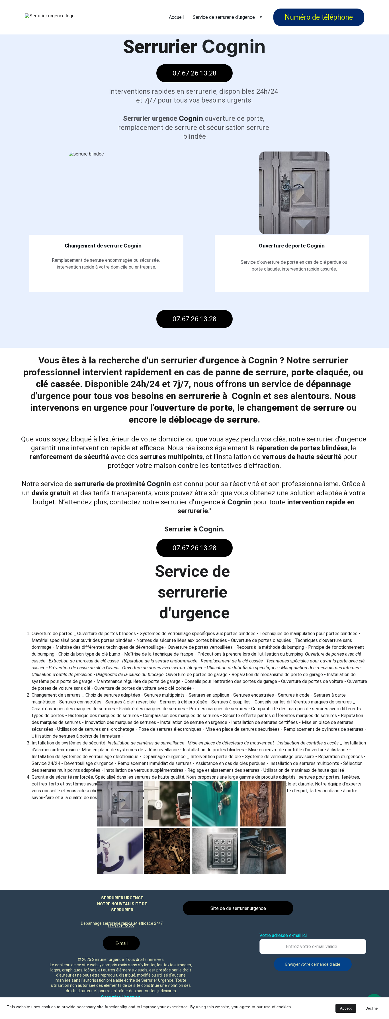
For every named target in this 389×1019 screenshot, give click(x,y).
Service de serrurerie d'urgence (224, 17)
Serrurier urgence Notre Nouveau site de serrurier (122, 904)
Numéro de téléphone (319, 17)
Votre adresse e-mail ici (283, 935)
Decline (371, 1008)
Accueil (176, 17)
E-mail (121, 943)
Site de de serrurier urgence (238, 908)
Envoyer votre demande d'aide (312, 964)
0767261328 (121, 925)
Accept (346, 1008)
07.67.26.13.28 (194, 73)
